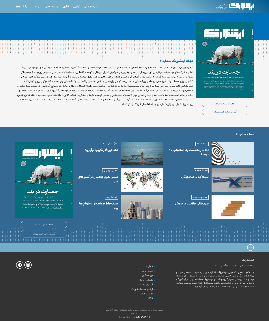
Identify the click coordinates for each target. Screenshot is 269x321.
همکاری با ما (146, 280)
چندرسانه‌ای (51, 6)
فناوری (65, 6)
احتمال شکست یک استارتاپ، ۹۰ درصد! (189, 152)
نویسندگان (147, 275)
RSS (150, 298)
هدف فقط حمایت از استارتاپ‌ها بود (98, 206)
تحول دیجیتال (110, 170)
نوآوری (76, 6)
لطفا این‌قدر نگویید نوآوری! (101, 150)
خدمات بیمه (201, 170)
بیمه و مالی (90, 6)
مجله (38, 6)
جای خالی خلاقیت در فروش (192, 203)
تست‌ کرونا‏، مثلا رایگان (195, 176)
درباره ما (149, 266)
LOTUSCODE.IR (142, 317)
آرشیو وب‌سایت (145, 285)
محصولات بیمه (200, 197)
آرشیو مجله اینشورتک (225, 112)
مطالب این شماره (44, 224)
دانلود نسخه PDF (225, 104)
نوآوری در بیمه (110, 144)
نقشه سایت (147, 294)
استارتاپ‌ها (202, 144)
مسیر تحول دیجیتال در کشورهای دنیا (98, 179)
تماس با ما (147, 271)
